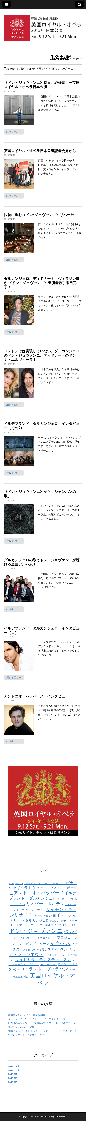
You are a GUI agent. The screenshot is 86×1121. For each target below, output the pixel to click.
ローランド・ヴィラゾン (44, 968)
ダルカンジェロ (37, 920)
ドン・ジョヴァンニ (36, 930)
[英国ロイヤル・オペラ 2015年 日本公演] (43, 25)
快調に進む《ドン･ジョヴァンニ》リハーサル (41, 214)
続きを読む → (13, 131)
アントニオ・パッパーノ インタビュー (36, 696)
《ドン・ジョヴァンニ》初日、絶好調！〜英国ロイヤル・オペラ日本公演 (42, 84)
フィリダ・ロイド (45, 937)
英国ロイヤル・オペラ (53, 978)
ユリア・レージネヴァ (42, 951)
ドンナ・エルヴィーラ (48, 924)
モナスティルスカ (54, 949)
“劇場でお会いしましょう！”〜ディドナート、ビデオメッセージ (42, 1030)
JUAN (11, 883)
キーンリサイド (35, 909)
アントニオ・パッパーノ (39, 892)
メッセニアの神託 (32, 949)
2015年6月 (14, 1078)
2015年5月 (14, 1082)
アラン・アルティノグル (45, 883)
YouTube (19, 883)
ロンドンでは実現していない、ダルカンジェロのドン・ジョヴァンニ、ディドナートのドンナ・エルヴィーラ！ (42, 355)
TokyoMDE (41, 1116)
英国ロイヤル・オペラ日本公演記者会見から (40, 150)
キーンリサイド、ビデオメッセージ (27, 1034)
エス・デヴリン (17, 904)
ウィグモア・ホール (67, 898)
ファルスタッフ (25, 937)
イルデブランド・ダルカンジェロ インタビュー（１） (42, 630)
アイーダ (28, 883)
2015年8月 (14, 1070)
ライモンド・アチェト (57, 955)
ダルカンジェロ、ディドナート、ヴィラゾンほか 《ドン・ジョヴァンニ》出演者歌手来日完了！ (42, 282)
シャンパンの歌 (40, 915)
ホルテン (42, 943)
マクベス (60, 942)
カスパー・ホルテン (45, 903)
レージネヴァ (30, 964)
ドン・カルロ (69, 924)
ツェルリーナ (56, 920)
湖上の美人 (23, 976)
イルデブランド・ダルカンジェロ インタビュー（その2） (42, 425)
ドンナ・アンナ (23, 924)
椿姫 (15, 976)
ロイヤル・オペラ (48, 964)
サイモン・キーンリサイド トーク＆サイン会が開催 (37, 1018)
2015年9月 (14, 1066)
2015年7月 (14, 1074)
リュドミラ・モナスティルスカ (43, 959)
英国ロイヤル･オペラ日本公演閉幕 (28, 1015)
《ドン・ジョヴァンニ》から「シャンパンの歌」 (40, 493)
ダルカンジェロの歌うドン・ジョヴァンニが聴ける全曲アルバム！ (42, 562)
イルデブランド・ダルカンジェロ (42, 895)
